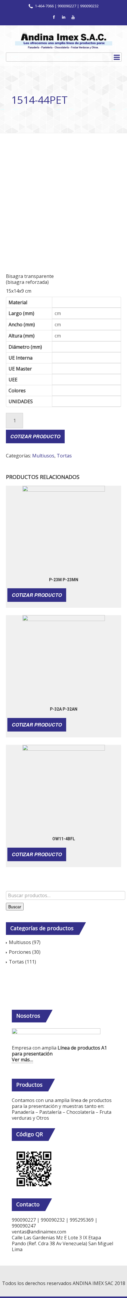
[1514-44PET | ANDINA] (63, 40)
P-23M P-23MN (63, 579)
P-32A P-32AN (63, 709)
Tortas (64, 455)
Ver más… (22, 1059)
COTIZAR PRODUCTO (35, 436)
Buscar (14, 907)
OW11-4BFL (63, 838)
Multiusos (43, 455)
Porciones (20, 952)
